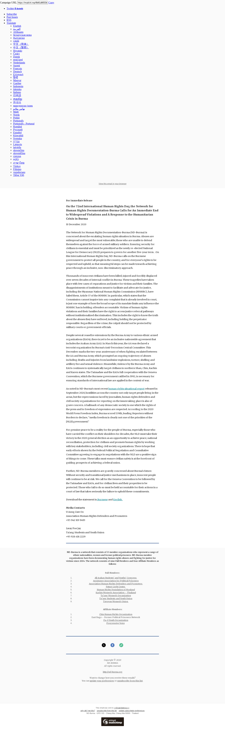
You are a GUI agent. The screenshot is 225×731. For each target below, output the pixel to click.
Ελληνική (18, 74)
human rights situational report (126, 388)
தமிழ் (16, 159)
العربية (16, 29)
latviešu (17, 147)
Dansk (16, 56)
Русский (18, 129)
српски (17, 156)
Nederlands (19, 62)
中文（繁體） (21, 47)
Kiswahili (18, 135)
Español (17, 132)
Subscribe (12, 14)
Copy (51, 2)
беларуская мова (22, 35)
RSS (9, 20)
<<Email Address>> (121, 708)
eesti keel (18, 59)
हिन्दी (15, 77)
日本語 (17, 95)
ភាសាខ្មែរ (17, 99)
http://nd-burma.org (112, 672)
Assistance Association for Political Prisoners (116, 581)
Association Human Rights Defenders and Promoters (116, 583)
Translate (11, 23)
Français (17, 68)
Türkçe (17, 166)
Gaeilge (17, 83)
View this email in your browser (113, 184)
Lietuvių (17, 144)
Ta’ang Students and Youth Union (115, 598)
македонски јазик (23, 105)
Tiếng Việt (18, 175)
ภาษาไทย (18, 162)
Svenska (17, 138)
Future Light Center (116, 586)
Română (17, 126)
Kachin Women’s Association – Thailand (116, 592)
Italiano (17, 92)
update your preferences (102, 681)
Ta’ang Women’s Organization (116, 595)
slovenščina (19, 153)
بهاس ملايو (19, 108)
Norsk (16, 114)
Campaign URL (8, 2)
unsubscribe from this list (130, 681)
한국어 (17, 102)
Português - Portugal (23, 123)
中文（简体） (21, 44)
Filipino (17, 169)
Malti (16, 111)
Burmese (102, 499)
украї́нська (19, 172)
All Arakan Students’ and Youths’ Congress (116, 578)
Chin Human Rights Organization (115, 614)
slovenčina (18, 150)
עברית (16, 141)
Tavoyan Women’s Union (115, 601)
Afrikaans (18, 32)
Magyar (17, 80)
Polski (16, 117)
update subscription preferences (132, 711)
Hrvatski (17, 50)
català (16, 40)
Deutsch (17, 71)
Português (18, 120)
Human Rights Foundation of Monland (116, 589)
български (19, 38)
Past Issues (12, 17)
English (17, 26)
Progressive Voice (115, 623)
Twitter (15, 8)
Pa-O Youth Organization (115, 620)
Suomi (16, 65)
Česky (16, 53)
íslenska (17, 89)
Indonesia (18, 86)
